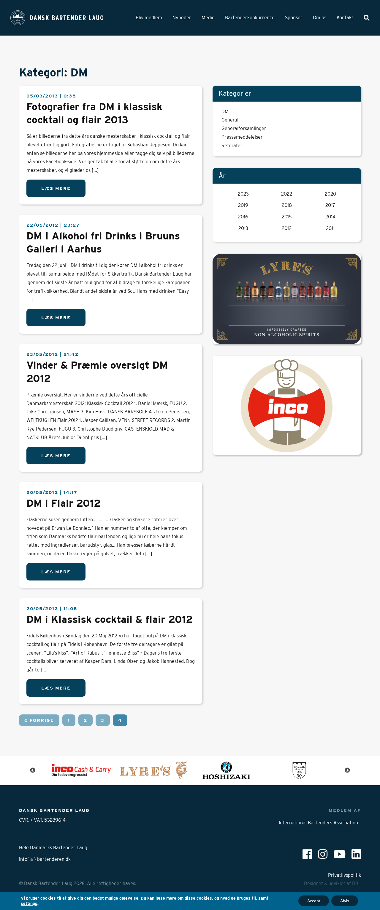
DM (225, 111)
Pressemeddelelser (242, 137)
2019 (243, 205)
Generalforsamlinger (243, 128)
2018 (287, 205)
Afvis (344, 900)
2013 (243, 228)
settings (29, 903)
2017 (330, 205)
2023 (243, 194)
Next (347, 770)
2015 (287, 217)
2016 (243, 217)
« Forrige (39, 720)
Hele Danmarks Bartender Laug (53, 847)
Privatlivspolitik (344, 875)
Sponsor (294, 17)
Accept (313, 900)
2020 (330, 194)
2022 (286, 194)
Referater (232, 145)
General (229, 120)
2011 (330, 228)
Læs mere (56, 188)
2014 (330, 217)
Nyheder (181, 17)
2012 (287, 228)
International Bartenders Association (318, 823)
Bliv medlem (149, 17)
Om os (319, 17)
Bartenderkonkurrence (250, 17)
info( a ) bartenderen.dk (45, 859)
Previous (33, 770)
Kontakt (345, 17)
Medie (208, 17)
